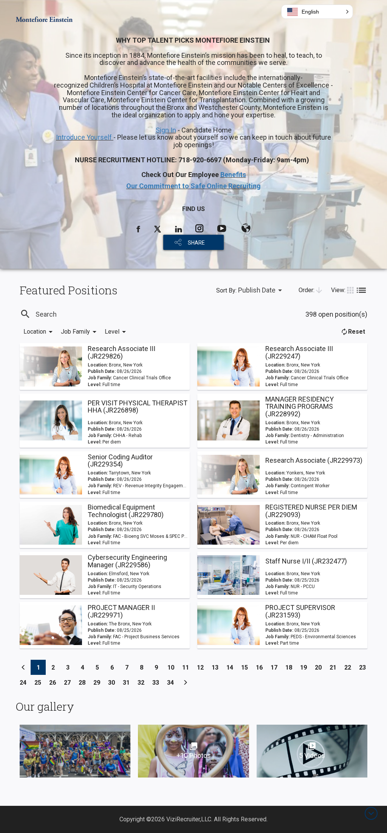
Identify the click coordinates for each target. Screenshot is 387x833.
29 (98, 682)
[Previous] (23, 667)
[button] (317, 11)
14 (231, 667)
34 (172, 682)
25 (39, 682)
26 (54, 682)
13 (217, 667)
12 (202, 667)
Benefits (233, 175)
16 (261, 667)
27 (69, 682)
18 (290, 667)
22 (349, 667)
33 (157, 682)
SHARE (196, 243)
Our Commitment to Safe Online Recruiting (193, 186)
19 (305, 667)
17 (276, 667)
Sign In (166, 130)
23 (364, 667)
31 (128, 682)
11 (187, 667)
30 (113, 682)
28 (84, 682)
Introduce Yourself (84, 137)
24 (25, 682)
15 (246, 667)
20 (320, 667)
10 (172, 667)
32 (143, 682)
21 (335, 667)
